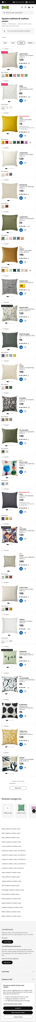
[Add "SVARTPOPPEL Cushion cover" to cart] (21, 67)
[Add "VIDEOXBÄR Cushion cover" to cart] (21, 539)
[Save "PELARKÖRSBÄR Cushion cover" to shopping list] (25, 691)
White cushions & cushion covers (11, 912)
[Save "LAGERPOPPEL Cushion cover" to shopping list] (25, 163)
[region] (18, 1002)
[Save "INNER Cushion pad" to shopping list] (25, 100)
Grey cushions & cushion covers (11, 877)
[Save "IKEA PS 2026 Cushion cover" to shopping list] (25, 472)
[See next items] (33, 42)
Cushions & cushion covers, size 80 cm (13, 868)
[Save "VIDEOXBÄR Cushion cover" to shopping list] (25, 539)
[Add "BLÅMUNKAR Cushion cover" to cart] (21, 716)
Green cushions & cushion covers (11, 872)
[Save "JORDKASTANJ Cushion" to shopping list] (25, 293)
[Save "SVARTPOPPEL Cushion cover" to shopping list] (25, 67)
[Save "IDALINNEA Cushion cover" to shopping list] (25, 411)
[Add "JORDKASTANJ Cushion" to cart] (21, 293)
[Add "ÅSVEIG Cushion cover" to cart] (21, 379)
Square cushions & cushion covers (11, 903)
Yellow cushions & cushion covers (11, 916)
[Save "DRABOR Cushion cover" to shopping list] (25, 767)
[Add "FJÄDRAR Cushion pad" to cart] (21, 633)
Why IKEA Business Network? (10, 958)
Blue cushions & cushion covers (11, 837)
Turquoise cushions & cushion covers (12, 907)
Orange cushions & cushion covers (11, 881)
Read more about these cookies (13, 1004)
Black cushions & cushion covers (11, 833)
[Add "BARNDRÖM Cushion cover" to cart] (21, 664)
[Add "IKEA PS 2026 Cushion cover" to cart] (21, 472)
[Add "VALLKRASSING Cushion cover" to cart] (21, 443)
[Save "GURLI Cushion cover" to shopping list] (25, 136)
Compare (6, 49)
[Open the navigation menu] (32, 7)
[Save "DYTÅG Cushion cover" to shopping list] (25, 568)
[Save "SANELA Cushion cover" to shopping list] (25, 262)
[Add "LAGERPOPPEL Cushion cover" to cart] (21, 163)
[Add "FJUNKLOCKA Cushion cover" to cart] (21, 744)
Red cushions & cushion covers (10, 894)
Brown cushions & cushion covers (11, 842)
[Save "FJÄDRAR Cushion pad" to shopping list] (25, 633)
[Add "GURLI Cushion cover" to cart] (21, 136)
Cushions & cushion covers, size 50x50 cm (14, 850)
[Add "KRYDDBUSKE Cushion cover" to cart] (21, 198)
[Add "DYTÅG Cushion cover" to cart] (21, 568)
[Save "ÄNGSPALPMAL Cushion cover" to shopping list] (25, 320)
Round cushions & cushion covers (11, 898)
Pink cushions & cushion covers (11, 885)
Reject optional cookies (18, 1012)
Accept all (18, 1008)
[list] (18, 811)
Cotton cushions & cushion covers (11, 846)
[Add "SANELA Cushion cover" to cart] (21, 262)
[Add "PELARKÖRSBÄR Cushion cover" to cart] (21, 691)
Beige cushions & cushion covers (11, 829)
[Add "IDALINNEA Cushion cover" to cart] (21, 411)
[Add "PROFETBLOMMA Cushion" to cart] (21, 347)
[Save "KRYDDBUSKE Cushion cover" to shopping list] (25, 198)
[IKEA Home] (5, 7)
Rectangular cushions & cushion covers (13, 890)
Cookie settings (18, 1017)
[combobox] (17, 13)
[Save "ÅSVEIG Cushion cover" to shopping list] (25, 379)
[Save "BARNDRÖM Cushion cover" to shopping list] (25, 664)
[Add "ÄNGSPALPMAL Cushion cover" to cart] (21, 320)
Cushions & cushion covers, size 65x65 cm (14, 859)
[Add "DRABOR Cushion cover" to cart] (21, 767)
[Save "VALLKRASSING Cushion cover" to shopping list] (25, 443)
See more (4, 938)
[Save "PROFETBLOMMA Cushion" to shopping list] (25, 347)
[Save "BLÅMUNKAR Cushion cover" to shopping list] (25, 716)
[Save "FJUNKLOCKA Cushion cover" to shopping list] (25, 744)
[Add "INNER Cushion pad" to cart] (21, 100)
